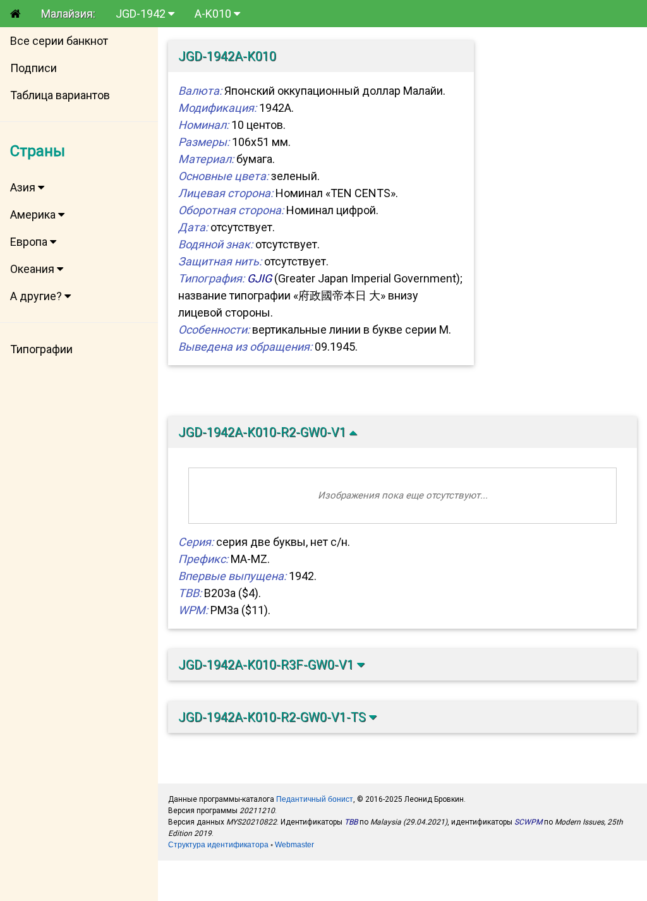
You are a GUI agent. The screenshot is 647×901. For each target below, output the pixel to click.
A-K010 (214, 13)
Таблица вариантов (60, 95)
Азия (24, 187)
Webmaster (294, 844)
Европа (30, 241)
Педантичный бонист (314, 799)
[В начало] (15, 13)
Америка (34, 214)
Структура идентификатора (218, 844)
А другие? (37, 296)
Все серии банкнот (59, 40)
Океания (33, 268)
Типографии (41, 349)
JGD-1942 (142, 13)
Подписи (33, 68)
